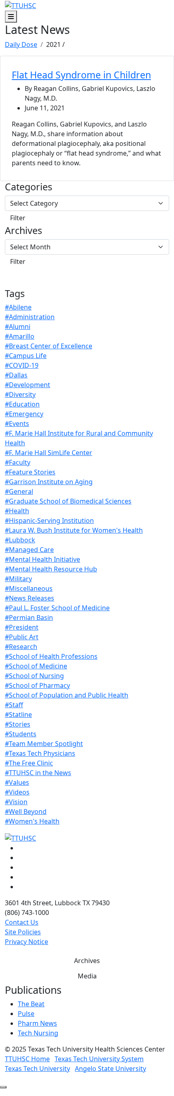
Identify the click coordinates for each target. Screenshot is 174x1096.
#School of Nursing (34, 675)
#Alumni (17, 326)
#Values (17, 782)
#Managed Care (29, 549)
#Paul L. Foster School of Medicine (57, 607)
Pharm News (37, 1023)
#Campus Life (26, 355)
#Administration (30, 316)
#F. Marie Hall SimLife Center (48, 452)
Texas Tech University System (99, 1058)
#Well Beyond (26, 811)
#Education (22, 404)
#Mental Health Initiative (42, 559)
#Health (17, 510)
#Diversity (20, 394)
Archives (23, 230)
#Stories (17, 724)
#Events (17, 423)
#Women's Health (32, 821)
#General (19, 491)
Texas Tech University (37, 1068)
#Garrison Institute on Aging (49, 481)
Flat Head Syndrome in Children (81, 74)
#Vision (16, 801)
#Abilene (18, 307)
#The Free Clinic (29, 763)
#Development (27, 384)
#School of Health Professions (51, 656)
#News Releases (29, 598)
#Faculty (17, 462)
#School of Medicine (36, 666)
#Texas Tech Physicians (40, 753)
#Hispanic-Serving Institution (49, 520)
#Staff (14, 704)
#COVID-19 (21, 365)
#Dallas (16, 375)
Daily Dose (21, 44)
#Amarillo (19, 336)
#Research (21, 646)
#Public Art (21, 636)
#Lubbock (20, 539)
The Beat (31, 1003)
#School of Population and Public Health (66, 695)
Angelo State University (110, 1068)
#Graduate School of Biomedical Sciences (68, 501)
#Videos (17, 792)
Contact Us (21, 922)
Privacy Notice (26, 941)
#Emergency (24, 413)
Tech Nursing (38, 1033)
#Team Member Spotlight (44, 743)
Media (87, 976)
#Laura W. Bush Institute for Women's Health (74, 530)
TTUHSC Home (27, 1058)
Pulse (26, 1013)
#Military (18, 578)
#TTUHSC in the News (38, 772)
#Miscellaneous (29, 588)
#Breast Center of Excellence (48, 345)
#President (21, 627)
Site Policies (23, 931)
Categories (28, 186)
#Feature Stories (30, 472)
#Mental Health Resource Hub (51, 569)
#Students (20, 733)
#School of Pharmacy (37, 685)
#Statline (18, 714)
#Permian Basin (29, 617)
